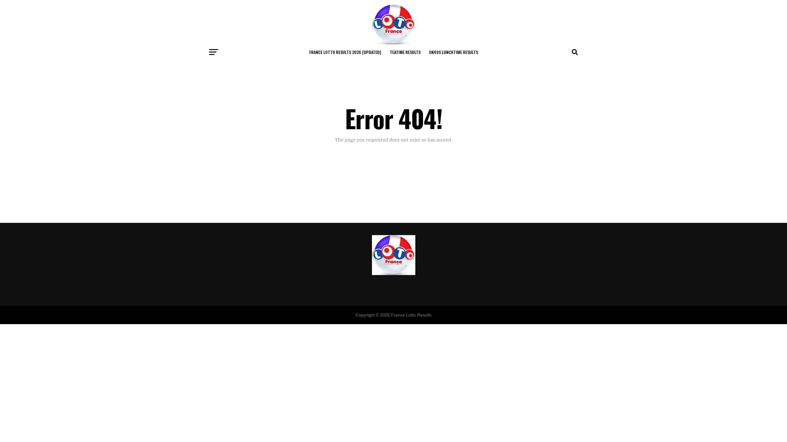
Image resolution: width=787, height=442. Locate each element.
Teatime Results (405, 52)
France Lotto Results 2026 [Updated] (345, 52)
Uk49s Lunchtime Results (453, 52)
